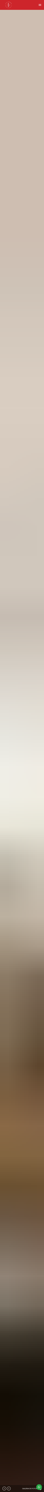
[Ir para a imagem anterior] (4, 1488)
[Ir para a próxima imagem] (9, 1488)
